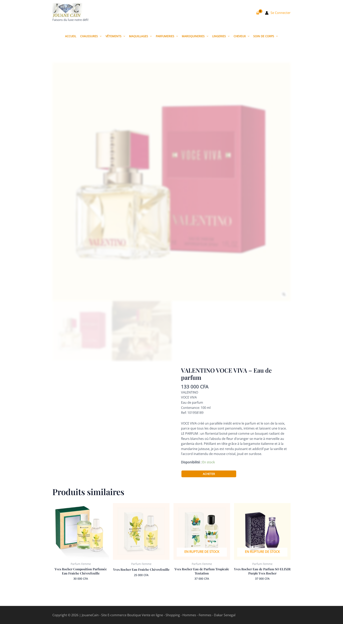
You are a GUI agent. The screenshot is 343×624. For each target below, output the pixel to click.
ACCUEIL (70, 36)
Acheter (209, 474)
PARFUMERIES (165, 36)
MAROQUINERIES (193, 36)
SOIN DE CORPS (263, 36)
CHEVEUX (240, 36)
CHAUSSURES (89, 36)
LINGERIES (219, 36)
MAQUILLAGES (138, 36)
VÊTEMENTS (113, 36)
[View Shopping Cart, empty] (257, 13)
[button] (99, 36)
